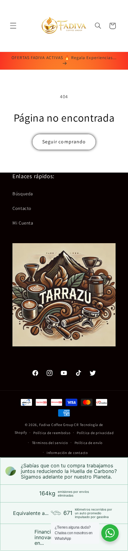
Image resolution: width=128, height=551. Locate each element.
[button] (13, 26)
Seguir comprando (64, 141)
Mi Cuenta (22, 223)
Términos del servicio (50, 442)
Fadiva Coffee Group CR (59, 424)
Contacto (21, 208)
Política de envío (89, 442)
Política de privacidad (95, 432)
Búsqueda (22, 194)
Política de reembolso (51, 432)
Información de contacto (67, 452)
